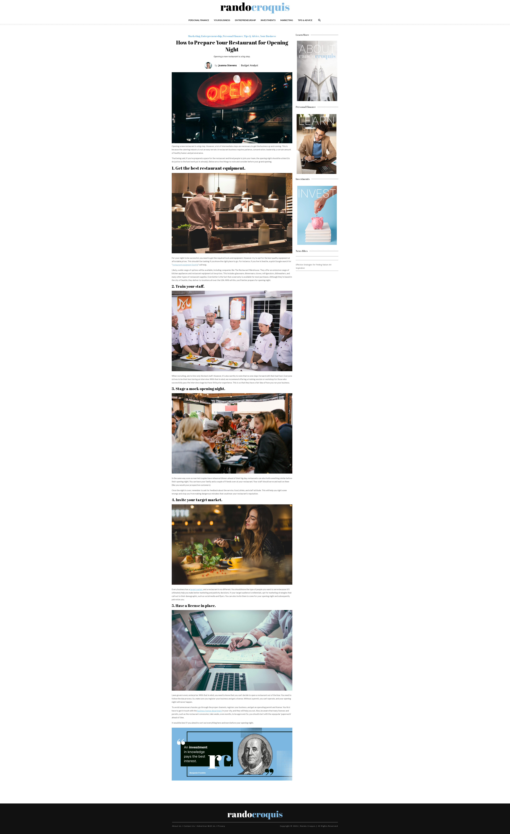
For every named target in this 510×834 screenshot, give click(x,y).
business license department (209, 710)
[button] (319, 20)
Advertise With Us (206, 826)
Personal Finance (198, 20)
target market (196, 589)
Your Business (222, 20)
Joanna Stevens (226, 65)
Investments (268, 20)
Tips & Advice (305, 20)
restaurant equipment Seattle (185, 265)
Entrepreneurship (245, 20)
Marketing (286, 20)
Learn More (302, 34)
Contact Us (189, 826)
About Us (176, 826)
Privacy (221, 826)
